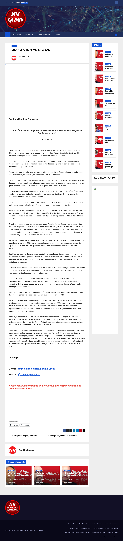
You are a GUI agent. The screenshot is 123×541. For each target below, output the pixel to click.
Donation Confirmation (111, 524)
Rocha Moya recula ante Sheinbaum (109, 93)
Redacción (25, 56)
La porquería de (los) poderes (24, 436)
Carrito (75, 524)
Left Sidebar (114, 528)
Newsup (31, 530)
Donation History (86, 528)
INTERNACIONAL (43, 35)
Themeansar (40, 530)
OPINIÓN (57, 35)
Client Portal (83, 524)
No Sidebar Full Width (98, 532)
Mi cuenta (68, 532)
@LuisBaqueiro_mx (29, 374)
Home (69, 524)
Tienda (116, 537)
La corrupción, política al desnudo (62, 436)
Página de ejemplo (112, 532)
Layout (107, 528)
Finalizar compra (98, 528)
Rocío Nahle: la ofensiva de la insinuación (72, 475)
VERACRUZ (17, 35)
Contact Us (92, 524)
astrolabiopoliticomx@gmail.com (36, 368)
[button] (113, 35)
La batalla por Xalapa (109, 166)
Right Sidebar (108, 537)
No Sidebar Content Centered (81, 532)
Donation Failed (74, 528)
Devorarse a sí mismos (44, 474)
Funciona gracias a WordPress (14, 530)
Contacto (100, 524)
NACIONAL (29, 35)
